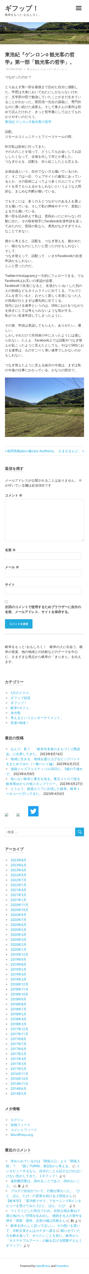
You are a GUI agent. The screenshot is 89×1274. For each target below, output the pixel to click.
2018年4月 (18, 1019)
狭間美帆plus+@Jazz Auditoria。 (32, 451)
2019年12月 (19, 954)
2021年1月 (18, 900)
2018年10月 (19, 994)
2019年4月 (18, 974)
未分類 (15, 713)
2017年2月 (18, 1069)
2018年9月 (18, 999)
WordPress (43, 1266)
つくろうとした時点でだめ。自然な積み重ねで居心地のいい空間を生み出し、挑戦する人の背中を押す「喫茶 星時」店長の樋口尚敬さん (44, 1215)
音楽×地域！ (20, 723)
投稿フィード (20, 1125)
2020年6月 (18, 925)
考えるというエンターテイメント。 (48, 69)
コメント (13, 495)
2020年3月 (18, 939)
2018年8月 (18, 1004)
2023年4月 (18, 870)
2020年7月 (18, 920)
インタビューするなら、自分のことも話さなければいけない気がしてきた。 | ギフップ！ (44, 1171)
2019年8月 (18, 964)
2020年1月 (18, 949)
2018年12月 (19, 984)
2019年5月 (18, 969)
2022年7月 (18, 880)
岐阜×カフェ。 (21, 708)
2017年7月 (18, 1044)
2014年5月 (18, 1093)
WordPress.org (22, 1135)
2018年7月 (18, 1009)
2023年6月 (18, 865)
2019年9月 (18, 959)
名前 (10, 550)
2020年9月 (18, 915)
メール (12, 567)
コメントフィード (24, 1130)
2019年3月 (18, 979)
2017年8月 (18, 1039)
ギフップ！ (22, 8)
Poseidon (62, 1266)
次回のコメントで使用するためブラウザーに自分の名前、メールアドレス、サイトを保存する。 (43, 609)
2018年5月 (18, 1014)
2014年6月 (18, 1088)
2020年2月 (18, 944)
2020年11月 (19, 905)
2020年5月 (18, 929)
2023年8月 (18, 860)
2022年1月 (18, 885)
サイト (10, 584)
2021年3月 (18, 895)
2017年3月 (18, 1064)
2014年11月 (19, 1083)
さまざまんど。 (70, 451)
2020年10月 (19, 910)
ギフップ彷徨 (20, 698)
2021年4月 (18, 890)
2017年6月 (18, 1049)
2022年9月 (18, 875)
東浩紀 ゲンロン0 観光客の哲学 (28, 122)
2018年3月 (18, 1024)
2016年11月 (19, 1074)
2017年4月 (18, 1059)
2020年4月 (18, 934)
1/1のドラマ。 (21, 693)
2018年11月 (19, 989)
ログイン (17, 1120)
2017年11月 (19, 1034)
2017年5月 (18, 1054)
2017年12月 (19, 1029)
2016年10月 (19, 1078)
